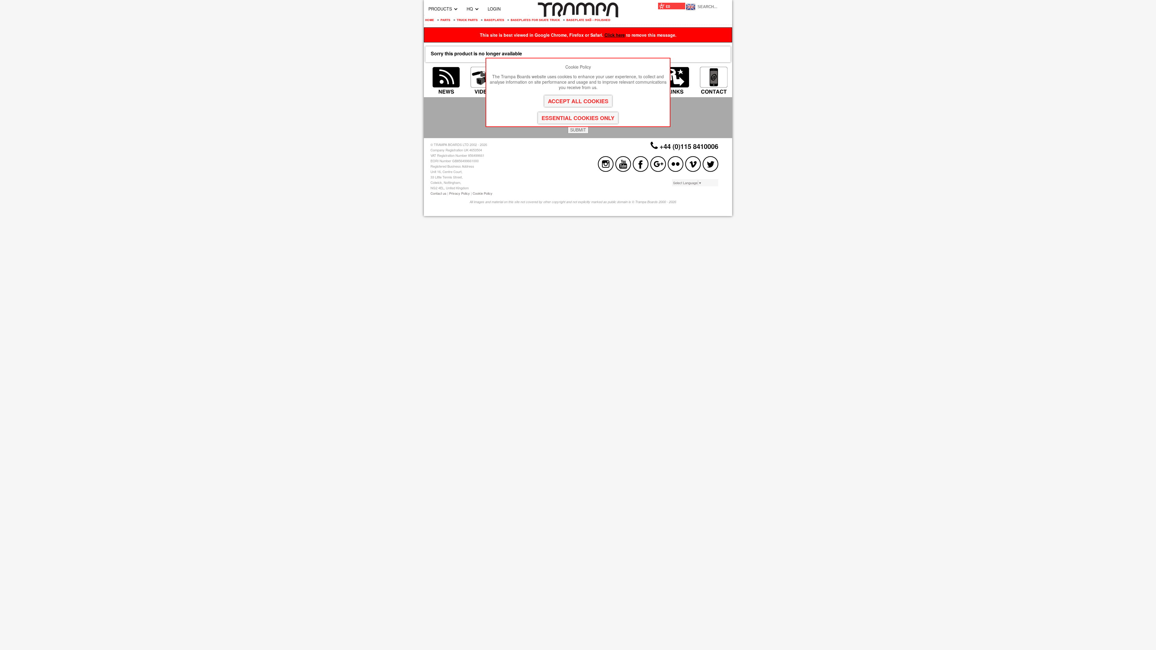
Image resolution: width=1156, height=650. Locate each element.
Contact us (438, 193)
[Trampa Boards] (578, 16)
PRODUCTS (440, 9)
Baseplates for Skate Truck (535, 19)
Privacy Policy (459, 193)
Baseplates (494, 19)
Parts (445, 19)
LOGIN (494, 9)
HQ (470, 9)
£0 (668, 6)
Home (429, 19)
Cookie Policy (483, 193)
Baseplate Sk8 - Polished (588, 19)
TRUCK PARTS (467, 19)
